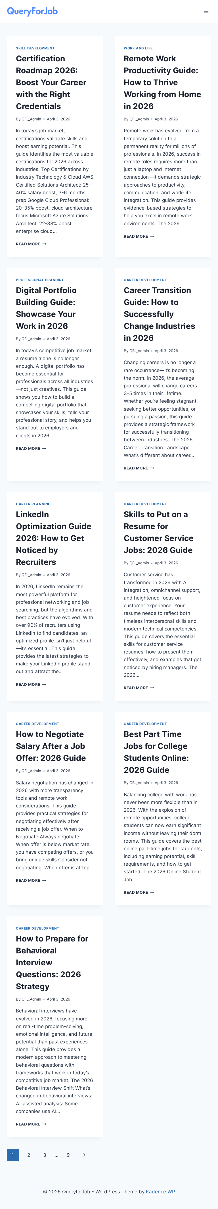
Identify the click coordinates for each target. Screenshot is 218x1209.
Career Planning (33, 504)
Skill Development (35, 48)
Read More (31, 244)
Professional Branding (40, 280)
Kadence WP (160, 1192)
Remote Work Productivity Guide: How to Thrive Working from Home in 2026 (162, 82)
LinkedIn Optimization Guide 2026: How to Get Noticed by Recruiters (53, 538)
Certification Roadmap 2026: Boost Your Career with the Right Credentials (51, 82)
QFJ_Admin (31, 119)
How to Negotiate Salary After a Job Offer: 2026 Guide (51, 746)
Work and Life (138, 48)
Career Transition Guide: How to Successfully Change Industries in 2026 (159, 314)
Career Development (145, 280)
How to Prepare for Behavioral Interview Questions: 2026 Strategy (52, 962)
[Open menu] (206, 11)
